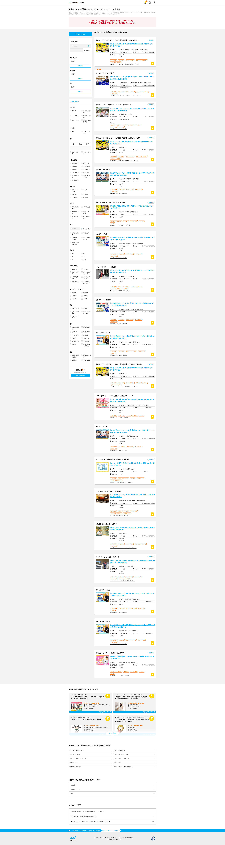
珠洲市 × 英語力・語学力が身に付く (123, 766)
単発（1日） (75, 110)
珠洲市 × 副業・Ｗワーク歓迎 (121, 758)
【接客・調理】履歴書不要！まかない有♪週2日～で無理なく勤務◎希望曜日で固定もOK (132, 529)
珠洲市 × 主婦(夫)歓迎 (75, 766)
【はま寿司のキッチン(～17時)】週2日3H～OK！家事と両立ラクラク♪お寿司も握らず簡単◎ (132, 174)
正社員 (85, 189)
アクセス (102, 837)
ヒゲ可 (85, 299)
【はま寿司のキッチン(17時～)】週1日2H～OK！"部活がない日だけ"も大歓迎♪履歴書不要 (132, 304)
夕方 (84, 256)
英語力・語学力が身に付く (86, 312)
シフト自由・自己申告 (75, 238)
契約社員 (74, 194)
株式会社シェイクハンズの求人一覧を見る (120, 225)
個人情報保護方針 (129, 837)
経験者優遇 (74, 360)
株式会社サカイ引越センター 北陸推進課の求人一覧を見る (124, 64)
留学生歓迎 (86, 172)
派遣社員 (85, 194)
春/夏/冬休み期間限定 (87, 121)
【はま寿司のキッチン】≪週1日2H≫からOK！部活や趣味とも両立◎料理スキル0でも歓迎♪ (132, 239)
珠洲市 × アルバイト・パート (77, 750)
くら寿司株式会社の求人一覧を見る (118, 355)
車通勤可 (85, 308)
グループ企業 (121, 837)
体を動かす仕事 (75, 212)
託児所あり (74, 344)
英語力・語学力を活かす (75, 356)
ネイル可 (74, 299)
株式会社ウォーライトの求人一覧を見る (119, 675)
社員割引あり (86, 338)
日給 (80, 144)
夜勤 (84, 259)
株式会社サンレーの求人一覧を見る (118, 129)
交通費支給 (74, 332)
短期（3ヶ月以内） (87, 116)
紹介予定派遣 (75, 197)
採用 (115, 837)
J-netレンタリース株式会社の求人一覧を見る (120, 290)
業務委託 (85, 197)
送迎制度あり (86, 332)
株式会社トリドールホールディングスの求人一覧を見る (123, 548)
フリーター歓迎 (75, 176)
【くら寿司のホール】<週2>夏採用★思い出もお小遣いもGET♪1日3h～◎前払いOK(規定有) (132, 626)
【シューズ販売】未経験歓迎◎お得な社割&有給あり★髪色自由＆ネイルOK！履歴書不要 (132, 400)
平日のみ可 (86, 233)
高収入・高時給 (75, 153)
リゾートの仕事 (75, 217)
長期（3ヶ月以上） (75, 121)
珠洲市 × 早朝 (117, 762)
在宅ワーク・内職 (86, 212)
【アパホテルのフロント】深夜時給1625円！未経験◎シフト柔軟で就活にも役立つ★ (132, 496)
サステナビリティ (109, 837)
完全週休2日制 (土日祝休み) (75, 243)
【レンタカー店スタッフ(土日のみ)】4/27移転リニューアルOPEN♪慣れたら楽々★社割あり (132, 271)
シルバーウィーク (86, 132)
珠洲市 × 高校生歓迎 (119, 750)
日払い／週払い (86, 153)
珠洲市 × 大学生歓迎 (75, 754)
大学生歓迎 (74, 166)
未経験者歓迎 (75, 163)
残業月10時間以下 (86, 217)
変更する (80, 65)
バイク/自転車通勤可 (75, 312)
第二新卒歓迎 (75, 180)
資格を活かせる (86, 360)
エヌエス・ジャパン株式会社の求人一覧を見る (121, 482)
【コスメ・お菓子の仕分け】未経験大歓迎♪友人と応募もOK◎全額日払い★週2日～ (132, 464)
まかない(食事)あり (75, 328)
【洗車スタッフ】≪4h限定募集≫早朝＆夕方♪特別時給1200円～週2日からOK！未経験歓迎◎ (132, 562)
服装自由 (74, 295)
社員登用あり (86, 341)
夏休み (73, 131)
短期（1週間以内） (87, 111)
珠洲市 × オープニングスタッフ (78, 758)
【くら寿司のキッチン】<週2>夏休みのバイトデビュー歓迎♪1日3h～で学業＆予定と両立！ (132, 337)
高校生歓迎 (86, 163)
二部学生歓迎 (86, 166)
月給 (87, 144)
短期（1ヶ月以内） (75, 116)
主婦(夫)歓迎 (86, 169)
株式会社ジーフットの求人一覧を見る (119, 417)
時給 (73, 144)
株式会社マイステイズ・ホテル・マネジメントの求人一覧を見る (125, 95)
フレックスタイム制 (86, 238)
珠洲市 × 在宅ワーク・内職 (121, 754)
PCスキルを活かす (87, 356)
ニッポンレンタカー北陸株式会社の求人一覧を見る (122, 581)
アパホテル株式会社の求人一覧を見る (119, 515)
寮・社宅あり (75, 335)
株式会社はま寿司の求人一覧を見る (118, 193)
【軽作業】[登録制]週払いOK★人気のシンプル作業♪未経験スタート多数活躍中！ (132, 207)
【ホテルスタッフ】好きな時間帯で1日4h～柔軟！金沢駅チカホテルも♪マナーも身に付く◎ (132, 78)
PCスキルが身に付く (75, 316)
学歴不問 (74, 169)
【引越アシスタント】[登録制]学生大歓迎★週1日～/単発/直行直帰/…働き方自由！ (131, 45)
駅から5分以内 (75, 308)
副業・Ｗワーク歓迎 (86, 176)
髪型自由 (85, 292)
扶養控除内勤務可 (75, 207)
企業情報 (96, 837)
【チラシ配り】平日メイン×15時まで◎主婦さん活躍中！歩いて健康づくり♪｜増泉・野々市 (132, 109)
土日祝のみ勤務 (75, 233)
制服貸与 (74, 338)
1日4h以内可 (86, 207)
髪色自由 (74, 292)
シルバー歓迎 (75, 172)
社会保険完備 (75, 341)
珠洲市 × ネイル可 (74, 762)
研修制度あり (86, 327)
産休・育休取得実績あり (86, 345)
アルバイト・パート (75, 190)
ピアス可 (85, 295)
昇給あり (85, 335)
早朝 (73, 253)
